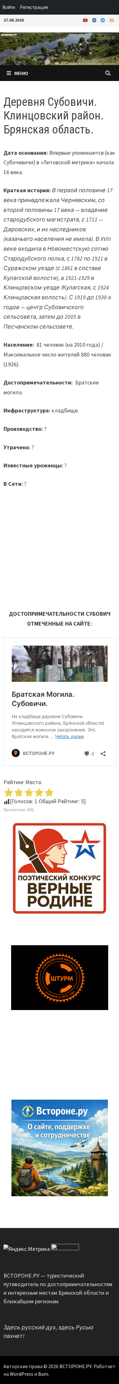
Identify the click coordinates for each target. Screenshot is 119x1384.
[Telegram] (103, 20)
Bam (43, 1374)
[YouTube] (86, 20)
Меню (21, 73)
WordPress (21, 1374)
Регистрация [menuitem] (34, 7)
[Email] (112, 20)
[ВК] (95, 20)
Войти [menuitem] (9, 7)
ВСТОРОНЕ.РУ (75, 1366)
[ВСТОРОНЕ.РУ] (59, 48)
